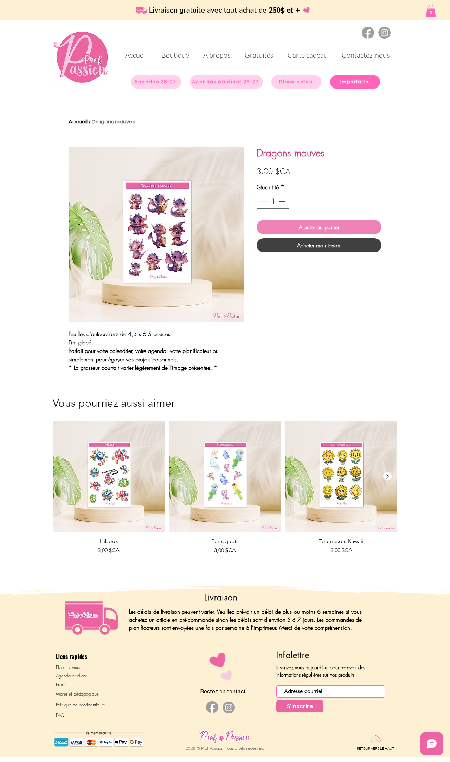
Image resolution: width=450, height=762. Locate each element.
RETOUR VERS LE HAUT (375, 748)
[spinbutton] (273, 201)
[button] (431, 11)
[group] (225, 496)
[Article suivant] (387, 476)
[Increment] (282, 201)
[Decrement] (263, 201)
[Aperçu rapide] (109, 476)
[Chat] (368, 33)
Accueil (78, 121)
